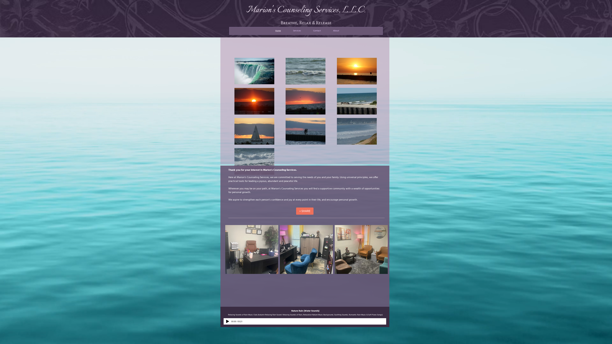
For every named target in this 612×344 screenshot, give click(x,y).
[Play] (227, 321)
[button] (251, 249)
